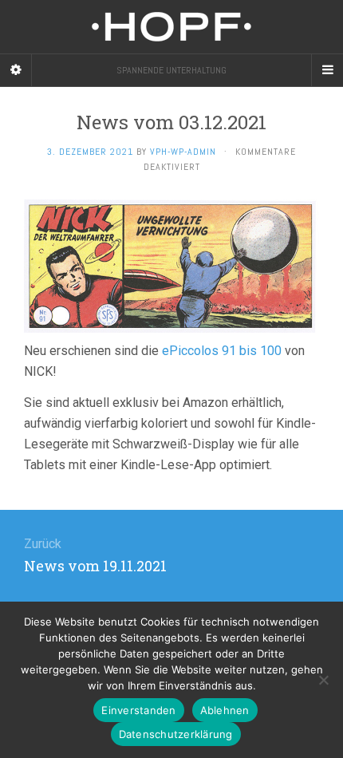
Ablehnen (225, 710)
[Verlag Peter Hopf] (171, 26)
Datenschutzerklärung (176, 734)
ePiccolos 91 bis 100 (222, 350)
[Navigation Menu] (327, 70)
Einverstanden (138, 710)
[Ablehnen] (323, 680)
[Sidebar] (16, 70)
